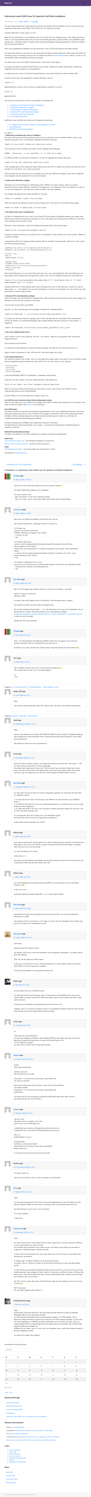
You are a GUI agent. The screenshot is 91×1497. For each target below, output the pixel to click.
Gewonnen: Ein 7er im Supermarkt (19, 464)
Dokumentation (58, 55)
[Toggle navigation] (83, 3)
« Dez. (7, 1392)
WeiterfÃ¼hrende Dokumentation (21, 129)
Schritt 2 (29, 405)
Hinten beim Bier (14, 1454)
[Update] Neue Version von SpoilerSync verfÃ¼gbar (34, 1430)
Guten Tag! (12, 1452)
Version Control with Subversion (16, 444)
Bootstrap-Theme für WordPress (25, 1494)
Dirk (15, 1188)
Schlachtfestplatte (18, 1427)
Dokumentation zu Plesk (13, 449)
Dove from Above (14, 1450)
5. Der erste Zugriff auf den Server (21, 114)
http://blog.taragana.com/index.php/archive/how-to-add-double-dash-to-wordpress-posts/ (48, 614)
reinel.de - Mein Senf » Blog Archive (25, 716)
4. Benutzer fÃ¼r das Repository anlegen (24, 112)
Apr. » (11, 1392)
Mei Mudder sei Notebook (19, 1434)
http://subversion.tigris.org (14, 441)
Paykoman (18, 1229)
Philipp (16, 476)
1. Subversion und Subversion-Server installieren (26, 105)
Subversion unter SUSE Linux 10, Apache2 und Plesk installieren (26, 1416)
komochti (17, 934)
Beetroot (8, 3)
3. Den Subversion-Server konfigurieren (23, 110)
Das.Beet (35, 21)
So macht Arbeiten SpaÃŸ (14, 1409)
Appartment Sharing (12, 1402)
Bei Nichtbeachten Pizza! (14, 1406)
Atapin (16, 1055)
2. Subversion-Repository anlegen (21, 107)
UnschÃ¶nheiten (15, 127)
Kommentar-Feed (11, 1479)
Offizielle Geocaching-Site (17, 1458)
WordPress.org (11, 1482)
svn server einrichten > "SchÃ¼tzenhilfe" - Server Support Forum (35, 687)
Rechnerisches (22, 453)
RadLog (11, 1460)
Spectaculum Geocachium (17, 1462)
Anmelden (9, 1472)
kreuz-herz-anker (14, 1456)
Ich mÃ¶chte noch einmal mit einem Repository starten (32, 125)
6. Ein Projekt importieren (18, 116)
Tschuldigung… (77, 464)
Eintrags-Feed (10, 1476)
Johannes (18, 509)
